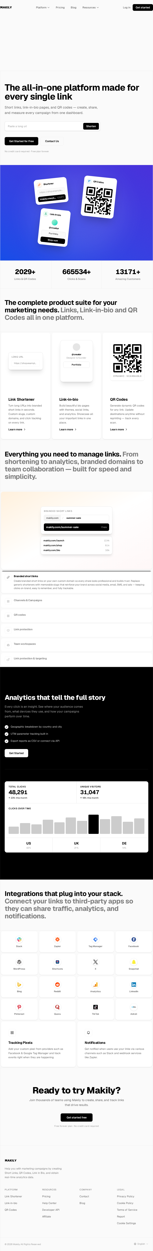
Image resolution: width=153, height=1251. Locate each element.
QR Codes (11, 1209)
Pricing (60, 7)
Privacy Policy (125, 1196)
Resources (89, 7)
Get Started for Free (21, 141)
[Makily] (6, 7)
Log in (126, 7)
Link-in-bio (11, 1203)
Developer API (51, 1209)
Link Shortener (13, 1196)
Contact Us (52, 141)
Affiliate (46, 1216)
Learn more (15, 429)
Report (121, 1216)
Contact (84, 1196)
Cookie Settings (126, 1223)
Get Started (16, 753)
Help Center (49, 1203)
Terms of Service (127, 1209)
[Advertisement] (76, 43)
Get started (143, 7)
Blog (73, 7)
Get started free (77, 1117)
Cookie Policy (125, 1203)
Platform (41, 7)
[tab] (76, 577)
